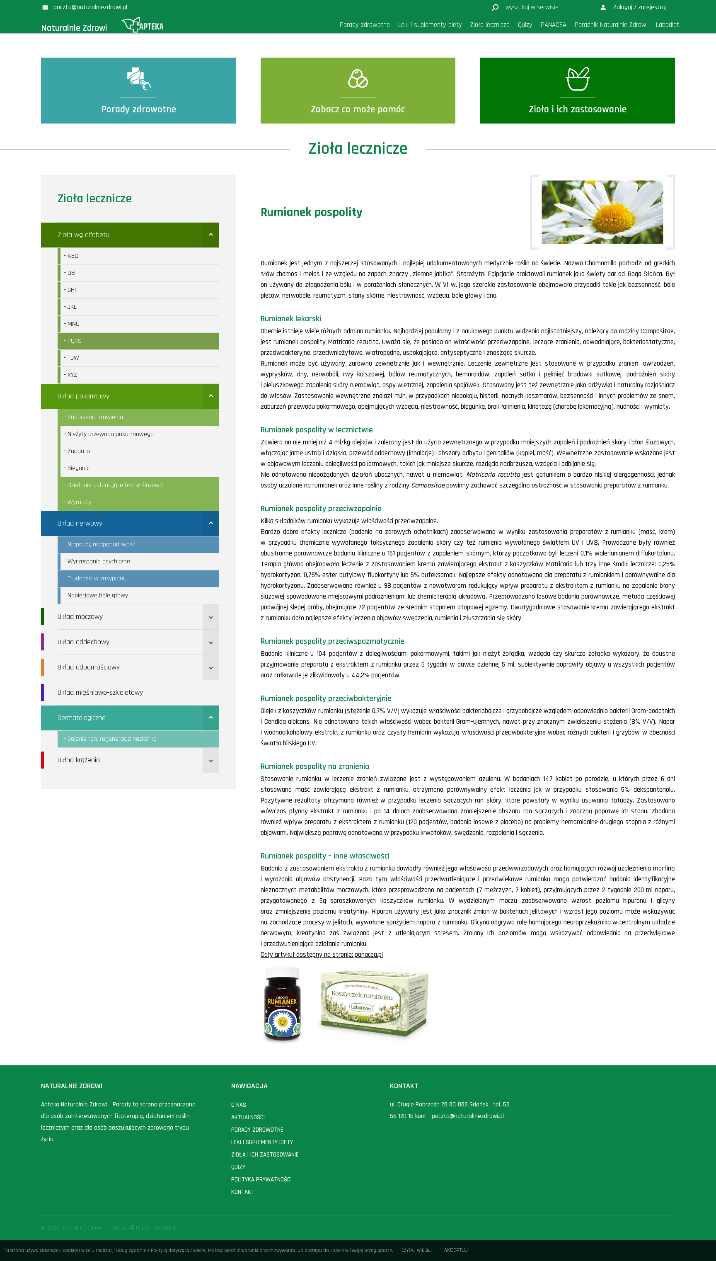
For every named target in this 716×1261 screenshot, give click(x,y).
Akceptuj (456, 1250)
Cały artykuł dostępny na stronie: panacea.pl (322, 954)
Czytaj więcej (417, 1250)
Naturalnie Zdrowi (74, 28)
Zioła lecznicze (95, 199)
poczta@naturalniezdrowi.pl (468, 1116)
